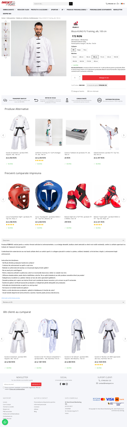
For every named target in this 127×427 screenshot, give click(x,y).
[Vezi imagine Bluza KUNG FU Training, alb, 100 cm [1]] (6, 35)
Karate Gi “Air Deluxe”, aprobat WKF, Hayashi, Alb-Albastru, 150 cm (77, 358)
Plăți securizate (7, 411)
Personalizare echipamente (101, 10)
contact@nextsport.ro (106, 383)
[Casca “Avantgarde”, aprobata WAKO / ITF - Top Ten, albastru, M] (49, 196)
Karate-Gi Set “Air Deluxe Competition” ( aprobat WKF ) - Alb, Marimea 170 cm (48, 358)
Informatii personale (40, 404)
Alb (73, 50)
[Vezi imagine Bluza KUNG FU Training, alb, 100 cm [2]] (6, 44)
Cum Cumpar (7, 404)
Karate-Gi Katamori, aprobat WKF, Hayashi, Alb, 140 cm (17, 153)
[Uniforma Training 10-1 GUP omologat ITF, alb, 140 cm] (49, 132)
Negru (79, 50)
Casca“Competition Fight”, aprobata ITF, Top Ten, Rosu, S (19, 218)
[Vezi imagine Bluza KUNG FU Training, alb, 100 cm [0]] (6, 27)
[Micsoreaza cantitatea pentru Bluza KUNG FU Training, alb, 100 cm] (79, 79)
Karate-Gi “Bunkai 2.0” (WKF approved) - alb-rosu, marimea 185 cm (108, 358)
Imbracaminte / (11, 18)
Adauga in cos (104, 78)
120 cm (109, 57)
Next (6, 57)
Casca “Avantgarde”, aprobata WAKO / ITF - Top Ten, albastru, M (47, 218)
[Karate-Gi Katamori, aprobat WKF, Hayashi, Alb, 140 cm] (19, 132)
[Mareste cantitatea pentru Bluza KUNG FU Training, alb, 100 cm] (79, 76)
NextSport (7, 398)
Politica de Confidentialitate (17, 389)
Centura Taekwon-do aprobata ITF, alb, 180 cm (77, 153)
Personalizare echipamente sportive (44, 402)
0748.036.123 (106, 380)
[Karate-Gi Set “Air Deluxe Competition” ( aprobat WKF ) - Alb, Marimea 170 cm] (49, 336)
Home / (3, 18)
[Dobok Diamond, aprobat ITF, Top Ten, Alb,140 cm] (107, 132)
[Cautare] (71, 3)
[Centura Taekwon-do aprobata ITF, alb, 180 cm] (78, 132)
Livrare (5, 402)
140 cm (88, 57)
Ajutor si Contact (41, 398)
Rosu (85, 50)
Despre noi (7, 14)
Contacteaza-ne (7, 416)
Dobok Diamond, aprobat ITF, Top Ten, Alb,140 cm (106, 153)
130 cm (74, 57)
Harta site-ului (7, 418)
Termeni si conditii (8, 407)
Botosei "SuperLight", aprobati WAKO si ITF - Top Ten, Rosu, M (107, 218)
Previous (6, 22)
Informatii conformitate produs (10, 298)
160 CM (81, 61)
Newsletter (117, 10)
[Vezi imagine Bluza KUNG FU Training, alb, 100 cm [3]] (6, 52)
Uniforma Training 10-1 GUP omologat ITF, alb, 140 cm (47, 153)
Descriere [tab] (6, 240)
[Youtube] (63, 384)
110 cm (102, 57)
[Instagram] (66, 384)
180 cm (96, 61)
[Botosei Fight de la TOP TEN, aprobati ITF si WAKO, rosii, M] (78, 196)
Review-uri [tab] (7, 302)
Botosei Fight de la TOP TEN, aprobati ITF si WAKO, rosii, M (78, 218)
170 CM (89, 61)
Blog (35, 411)
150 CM (74, 61)
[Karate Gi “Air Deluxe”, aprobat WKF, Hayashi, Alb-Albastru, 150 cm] (79, 336)
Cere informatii (93, 91)
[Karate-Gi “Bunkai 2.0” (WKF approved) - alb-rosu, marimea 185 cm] (109, 336)
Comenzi (36, 407)
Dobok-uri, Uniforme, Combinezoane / (27, 18)
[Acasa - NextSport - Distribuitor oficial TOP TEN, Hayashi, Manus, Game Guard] (11, 3)
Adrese (36, 409)
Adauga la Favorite (78, 91)
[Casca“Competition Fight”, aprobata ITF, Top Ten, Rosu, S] (19, 196)
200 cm (81, 57)
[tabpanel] (38, 48)
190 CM (116, 57)
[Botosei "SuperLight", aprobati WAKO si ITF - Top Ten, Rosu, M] (107, 196)
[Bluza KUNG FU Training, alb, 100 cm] (38, 48)
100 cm (95, 57)
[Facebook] (60, 384)
